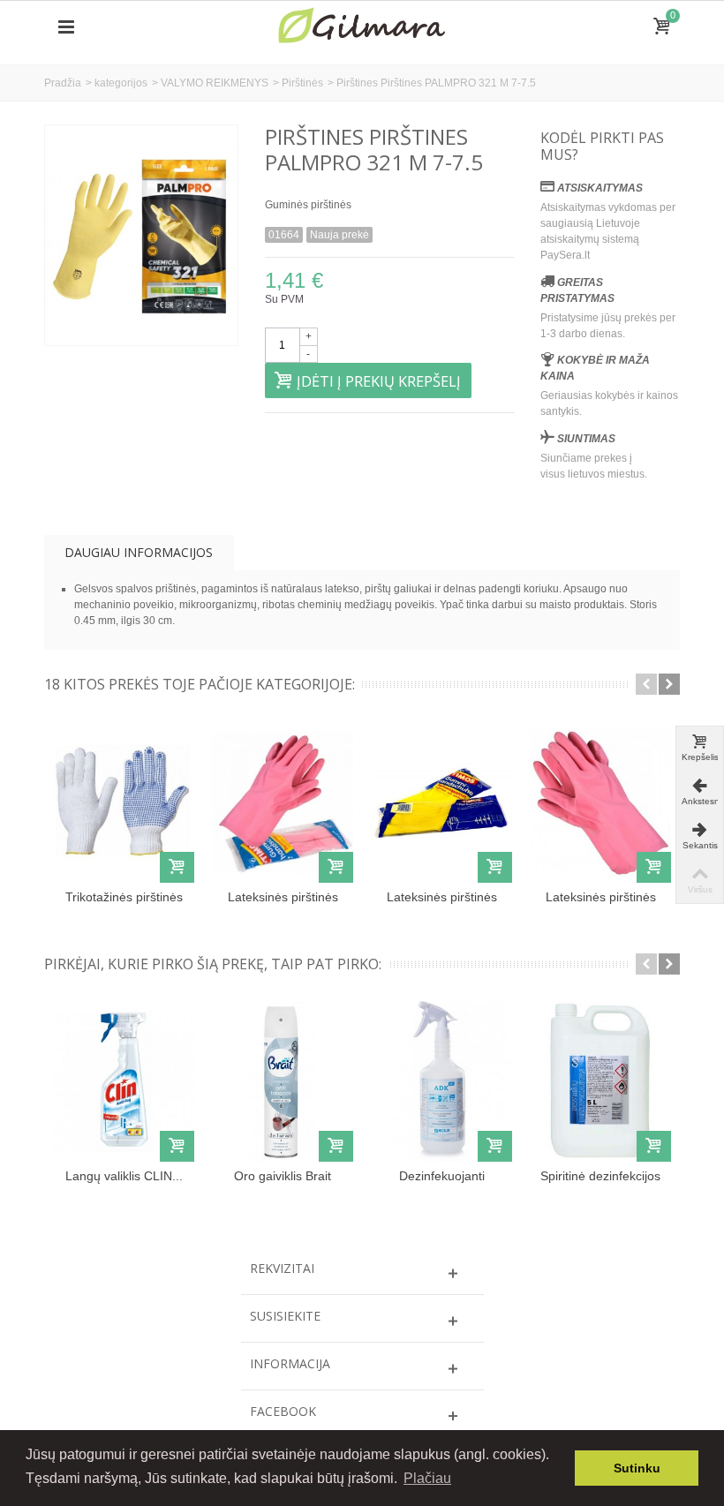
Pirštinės (302, 83)
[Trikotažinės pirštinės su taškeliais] (123, 801)
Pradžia (62, 83)
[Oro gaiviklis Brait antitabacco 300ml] (282, 1081)
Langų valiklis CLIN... (124, 1176)
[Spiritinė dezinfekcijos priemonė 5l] (600, 1081)
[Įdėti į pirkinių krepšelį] (177, 867)
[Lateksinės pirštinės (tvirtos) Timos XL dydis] (600, 801)
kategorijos (120, 83)
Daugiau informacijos (138, 552)
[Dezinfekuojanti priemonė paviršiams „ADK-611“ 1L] (441, 1081)
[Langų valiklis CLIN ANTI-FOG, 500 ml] (123, 1081)
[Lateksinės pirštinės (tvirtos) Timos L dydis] (441, 801)
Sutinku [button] (637, 1468)
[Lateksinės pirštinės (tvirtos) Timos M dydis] (282, 801)
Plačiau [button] (427, 1478)
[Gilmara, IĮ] (362, 26)
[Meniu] (66, 27)
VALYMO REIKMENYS (214, 83)
